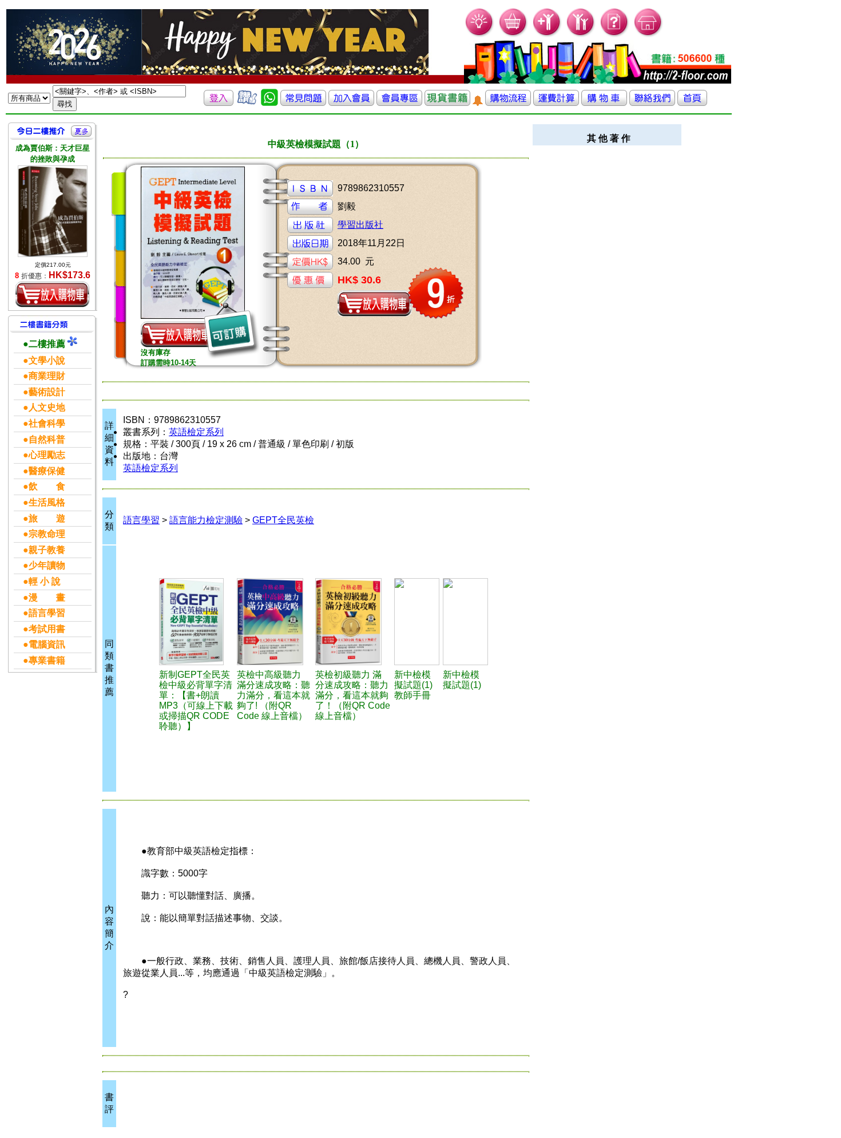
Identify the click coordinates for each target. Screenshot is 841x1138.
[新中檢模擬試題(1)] (465, 621)
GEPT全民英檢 (283, 520)
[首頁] (648, 34)
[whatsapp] (269, 103)
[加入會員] (547, 34)
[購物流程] (508, 103)
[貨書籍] (447, 103)
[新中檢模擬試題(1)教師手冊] (416, 621)
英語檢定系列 (196, 432)
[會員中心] (581, 34)
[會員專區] (399, 103)
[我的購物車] (513, 34)
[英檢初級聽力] (353, 621)
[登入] (218, 103)
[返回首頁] (692, 103)
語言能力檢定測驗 (206, 520)
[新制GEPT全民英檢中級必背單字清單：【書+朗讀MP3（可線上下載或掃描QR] (196, 621)
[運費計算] (556, 103)
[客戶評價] (247, 103)
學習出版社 (360, 225)
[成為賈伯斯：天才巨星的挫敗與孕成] (53, 211)
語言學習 (141, 520)
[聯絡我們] (652, 103)
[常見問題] (614, 34)
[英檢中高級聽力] (274, 621)
